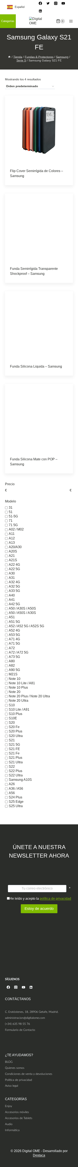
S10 (12, 705)
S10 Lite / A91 (19, 709)
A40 (12, 595)
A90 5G (14, 670)
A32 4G (14, 582)
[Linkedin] (40, 11)
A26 (12, 784)
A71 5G (14, 643)
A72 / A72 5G (18, 652)
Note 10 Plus (18, 687)
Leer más (39, 174)
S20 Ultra (16, 736)
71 (10, 520)
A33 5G (14, 591)
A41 (12, 599)
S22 (12, 766)
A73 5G (14, 657)
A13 (12, 542)
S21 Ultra (16, 762)
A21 (12, 556)
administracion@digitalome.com (25, 1017)
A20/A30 (15, 547)
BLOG (8, 1061)
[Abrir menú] (71, 21)
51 (10, 512)
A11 (12, 534)
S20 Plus (15, 731)
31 (10, 507)
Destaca (39, 1155)
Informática (12, 1130)
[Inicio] (9, 56)
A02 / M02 (16, 529)
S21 (12, 740)
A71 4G (14, 639)
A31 (12, 577)
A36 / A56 (16, 788)
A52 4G (14, 630)
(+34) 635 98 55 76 (17, 1023)
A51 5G (14, 621)
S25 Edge (16, 801)
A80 (12, 661)
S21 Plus (15, 758)
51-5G (13, 516)
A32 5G (14, 586)
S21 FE (14, 749)
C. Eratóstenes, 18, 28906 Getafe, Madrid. (31, 1011)
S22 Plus (15, 771)
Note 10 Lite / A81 (22, 683)
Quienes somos (14, 1067)
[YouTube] (63, 3)
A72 (12, 648)
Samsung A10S (20, 780)
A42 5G (14, 604)
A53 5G (14, 635)
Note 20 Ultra (18, 701)
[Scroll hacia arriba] (74, 1146)
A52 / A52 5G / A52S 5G (26, 626)
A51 (12, 617)
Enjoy (8, 1106)
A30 (12, 573)
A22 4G (14, 564)
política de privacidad (55, 898)
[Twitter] (48, 3)
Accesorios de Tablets (18, 1117)
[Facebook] (40, 3)
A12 (12, 538)
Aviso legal (11, 1085)
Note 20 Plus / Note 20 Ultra (29, 696)
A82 (12, 665)
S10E (13, 718)
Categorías (7, 21)
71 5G (13, 525)
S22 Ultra (16, 775)
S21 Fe (14, 753)
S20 (12, 723)
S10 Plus (15, 714)
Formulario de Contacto (20, 1029)
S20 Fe (14, 727)
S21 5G (14, 744)
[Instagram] (55, 3)
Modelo (10, 501)
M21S (13, 674)
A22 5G (14, 569)
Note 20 (14, 692)
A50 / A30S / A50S (22, 608)
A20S (13, 551)
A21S (13, 560)
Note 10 (14, 679)
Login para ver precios (25, 184)
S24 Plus (15, 797)
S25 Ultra (16, 806)
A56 (12, 793)
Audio (8, 1123)
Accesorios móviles (17, 1112)
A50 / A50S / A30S (22, 613)
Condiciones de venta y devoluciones (28, 1073)
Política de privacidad (18, 1079)
